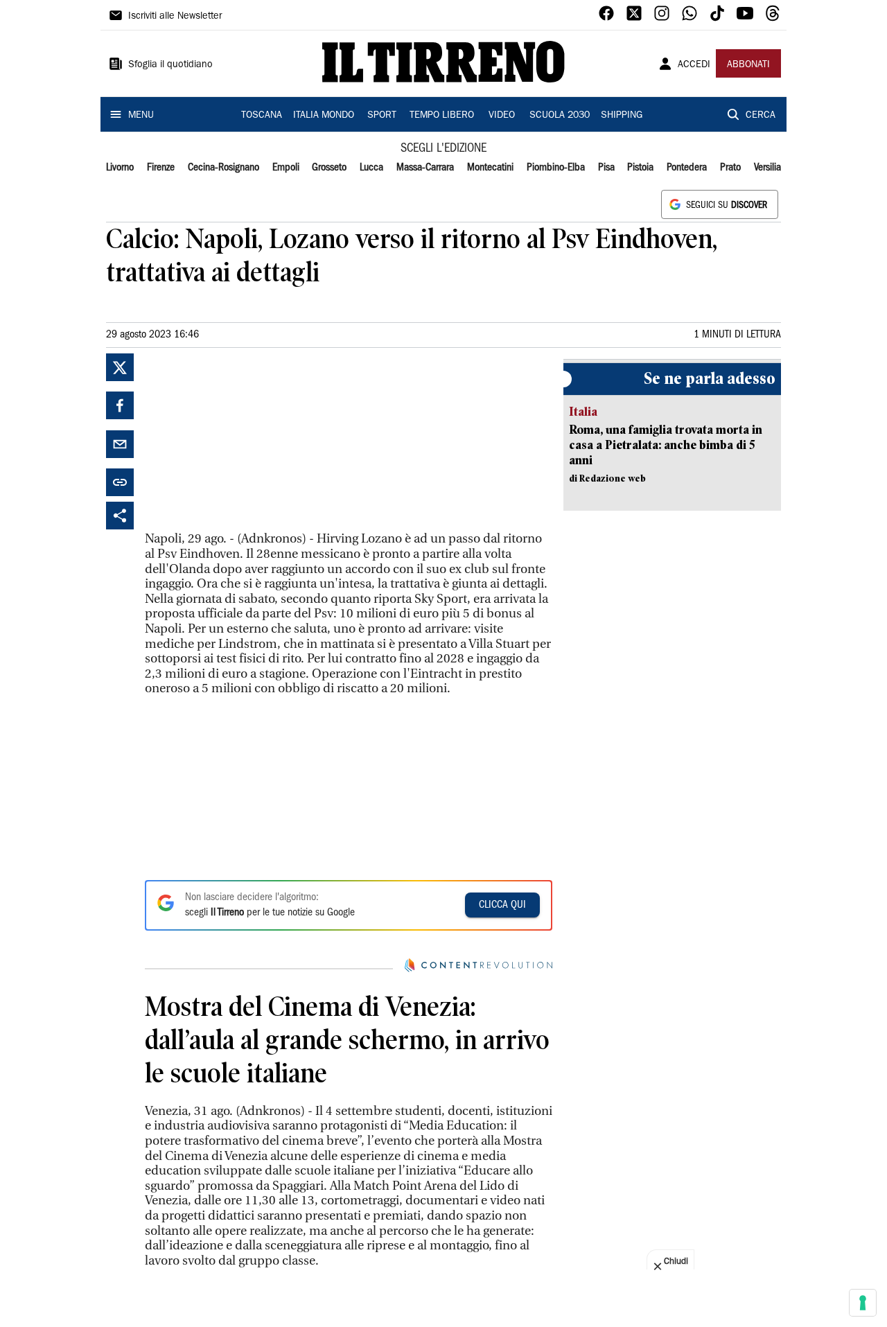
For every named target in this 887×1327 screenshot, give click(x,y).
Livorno (120, 168)
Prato (730, 168)
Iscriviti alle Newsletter (175, 16)
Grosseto (329, 168)
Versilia (767, 168)
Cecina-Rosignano (223, 168)
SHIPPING (621, 116)
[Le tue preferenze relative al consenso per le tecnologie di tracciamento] (863, 1303)
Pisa (606, 168)
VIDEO (502, 116)
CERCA (760, 116)
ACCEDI (694, 65)
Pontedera (687, 168)
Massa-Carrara (425, 168)
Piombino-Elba (556, 168)
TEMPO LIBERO (442, 116)
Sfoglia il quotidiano (170, 65)
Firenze (161, 168)
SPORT (381, 116)
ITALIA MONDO (323, 116)
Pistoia (640, 168)
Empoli (285, 168)
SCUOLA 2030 (559, 116)
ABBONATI (748, 65)
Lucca (371, 168)
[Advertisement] (249, 440)
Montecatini (490, 168)
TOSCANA (261, 116)
